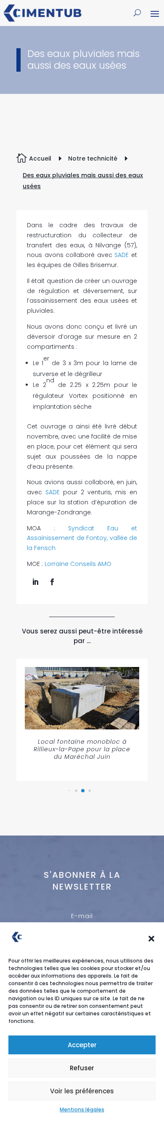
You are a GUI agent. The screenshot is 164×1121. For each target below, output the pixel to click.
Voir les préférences (82, 1091)
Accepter (82, 1045)
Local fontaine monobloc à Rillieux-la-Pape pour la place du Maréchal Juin (82, 749)
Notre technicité (92, 158)
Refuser (82, 1068)
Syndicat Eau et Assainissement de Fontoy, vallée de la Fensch (82, 538)
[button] (151, 938)
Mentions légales (82, 1109)
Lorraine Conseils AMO (78, 564)
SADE (122, 255)
